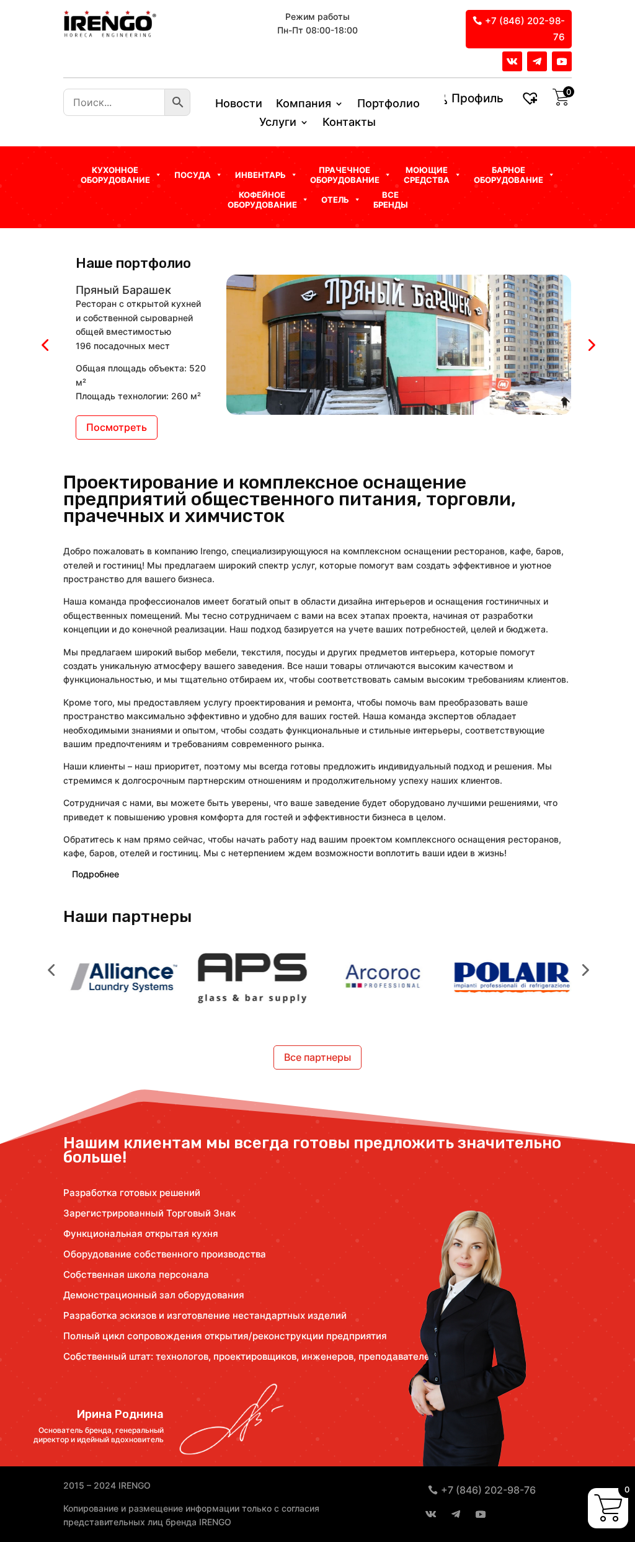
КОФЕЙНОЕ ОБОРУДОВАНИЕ (262, 200)
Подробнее (95, 874)
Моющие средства (427, 175)
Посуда (192, 175)
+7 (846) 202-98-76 (525, 29)
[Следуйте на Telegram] (537, 61)
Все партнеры (317, 1057)
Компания (303, 104)
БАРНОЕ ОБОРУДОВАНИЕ (508, 175)
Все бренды (390, 200)
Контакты (349, 123)
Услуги (277, 123)
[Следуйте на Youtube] (562, 61)
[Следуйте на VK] (512, 61)
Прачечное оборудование (345, 175)
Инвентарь (260, 175)
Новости (238, 104)
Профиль (477, 98)
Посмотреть (116, 427)
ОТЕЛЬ (335, 200)
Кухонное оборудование (115, 175)
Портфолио (388, 104)
